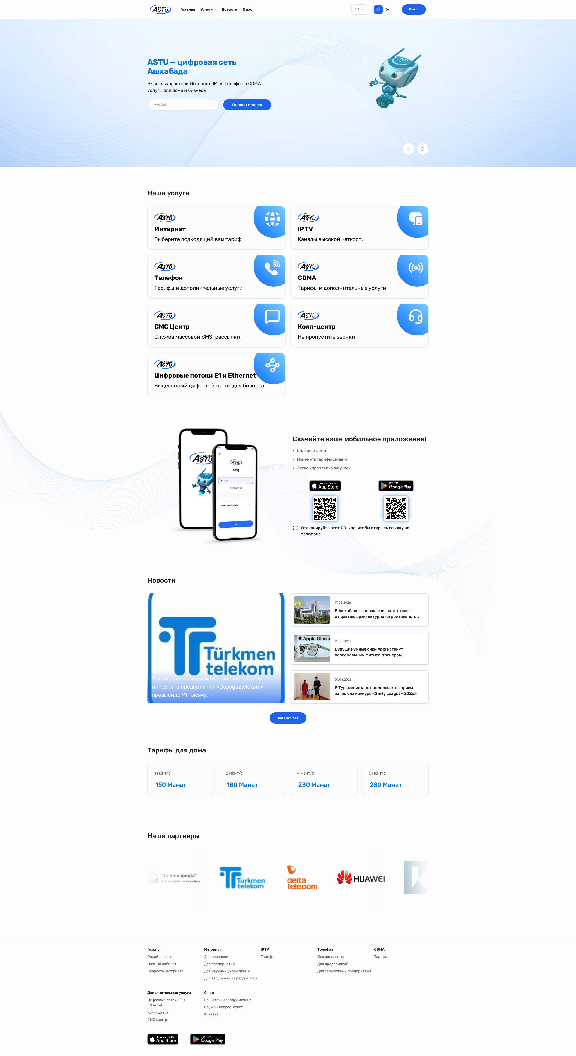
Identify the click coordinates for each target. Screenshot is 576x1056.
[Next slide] (423, 149)
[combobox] (359, 9)
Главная (187, 9)
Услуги (206, 9)
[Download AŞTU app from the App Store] (325, 485)
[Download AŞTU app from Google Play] (396, 485)
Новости (229, 9)
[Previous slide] (408, 149)
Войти (414, 9)
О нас (247, 9)
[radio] (378, 9)
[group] (383, 9)
